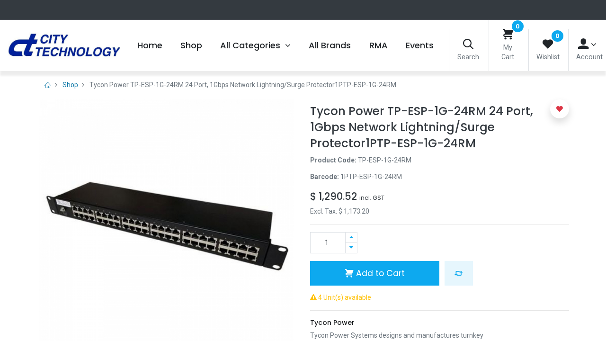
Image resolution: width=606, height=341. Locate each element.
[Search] (468, 45)
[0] (508, 35)
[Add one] (351, 237)
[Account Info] (587, 44)
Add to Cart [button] (379, 273)
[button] (459, 273)
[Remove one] (351, 248)
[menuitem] (149, 45)
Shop (70, 85)
